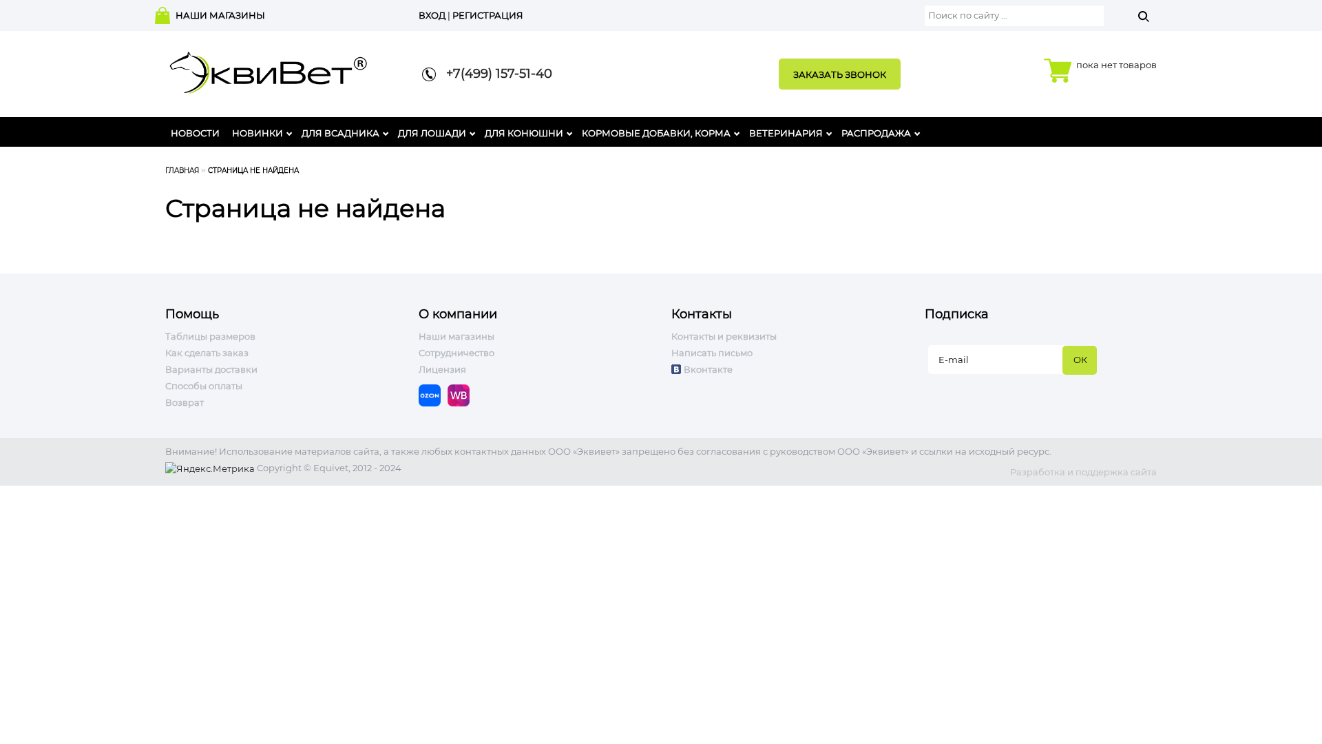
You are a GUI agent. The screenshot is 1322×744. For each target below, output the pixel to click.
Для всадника (340, 132)
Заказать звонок (839, 74)
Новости (195, 132)
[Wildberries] (462, 394)
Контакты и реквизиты (724, 336)
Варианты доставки (211, 369)
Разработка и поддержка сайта (1083, 471)
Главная (182, 170)
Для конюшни (524, 132)
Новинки (257, 132)
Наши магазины (456, 336)
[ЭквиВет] (268, 68)
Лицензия (442, 369)
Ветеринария (786, 132)
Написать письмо (712, 352)
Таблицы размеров (210, 336)
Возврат (184, 402)
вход (432, 15)
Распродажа (876, 132)
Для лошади (432, 132)
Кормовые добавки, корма (656, 132)
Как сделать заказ (207, 352)
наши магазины (220, 15)
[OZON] (433, 394)
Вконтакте (708, 369)
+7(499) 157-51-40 (494, 73)
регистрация (487, 15)
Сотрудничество (456, 352)
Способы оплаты (203, 385)
